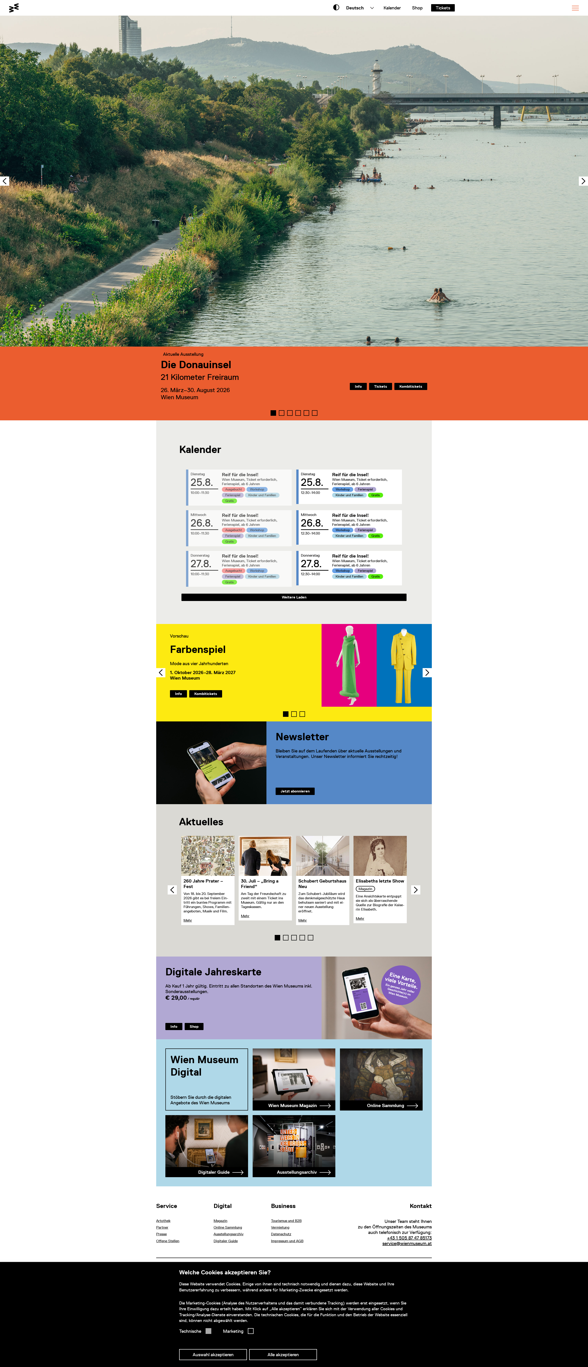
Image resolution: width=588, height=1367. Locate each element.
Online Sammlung (228, 1227)
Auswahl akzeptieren (213, 1354)
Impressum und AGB (287, 1241)
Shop (417, 7)
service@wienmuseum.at (407, 1243)
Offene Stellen (167, 1241)
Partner (162, 1227)
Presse (161, 1234)
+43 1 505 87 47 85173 (409, 1237)
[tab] (273, 413)
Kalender (392, 7)
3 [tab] (302, 714)
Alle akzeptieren (283, 1354)
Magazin (220, 1221)
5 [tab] (310, 937)
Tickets (443, 7)
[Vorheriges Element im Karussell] (4, 181)
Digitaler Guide (226, 1241)
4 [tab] (302, 937)
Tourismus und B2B (286, 1221)
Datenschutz (281, 1234)
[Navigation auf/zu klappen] (575, 8)
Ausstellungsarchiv (228, 1234)
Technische (190, 1331)
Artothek (163, 1221)
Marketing (233, 1331)
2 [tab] (294, 714)
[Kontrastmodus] (336, 7)
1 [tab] (285, 714)
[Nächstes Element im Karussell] (583, 181)
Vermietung (280, 1227)
